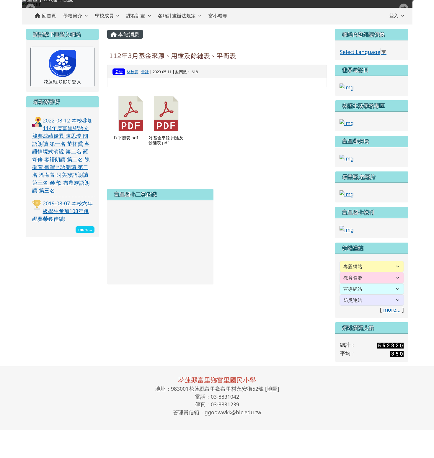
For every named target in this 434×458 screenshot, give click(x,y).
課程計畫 (135, 15)
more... (392, 309)
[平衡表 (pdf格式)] (131, 113)
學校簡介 (72, 15)
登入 (394, 15)
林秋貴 (132, 71)
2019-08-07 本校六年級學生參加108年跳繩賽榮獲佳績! (62, 211)
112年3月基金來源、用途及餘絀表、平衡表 (172, 56)
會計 (145, 71)
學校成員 (104, 15)
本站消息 (128, 34)
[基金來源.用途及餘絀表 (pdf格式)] (166, 113)
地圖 (272, 388)
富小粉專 (217, 15)
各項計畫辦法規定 (177, 15)
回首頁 (49, 15)
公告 (119, 71)
